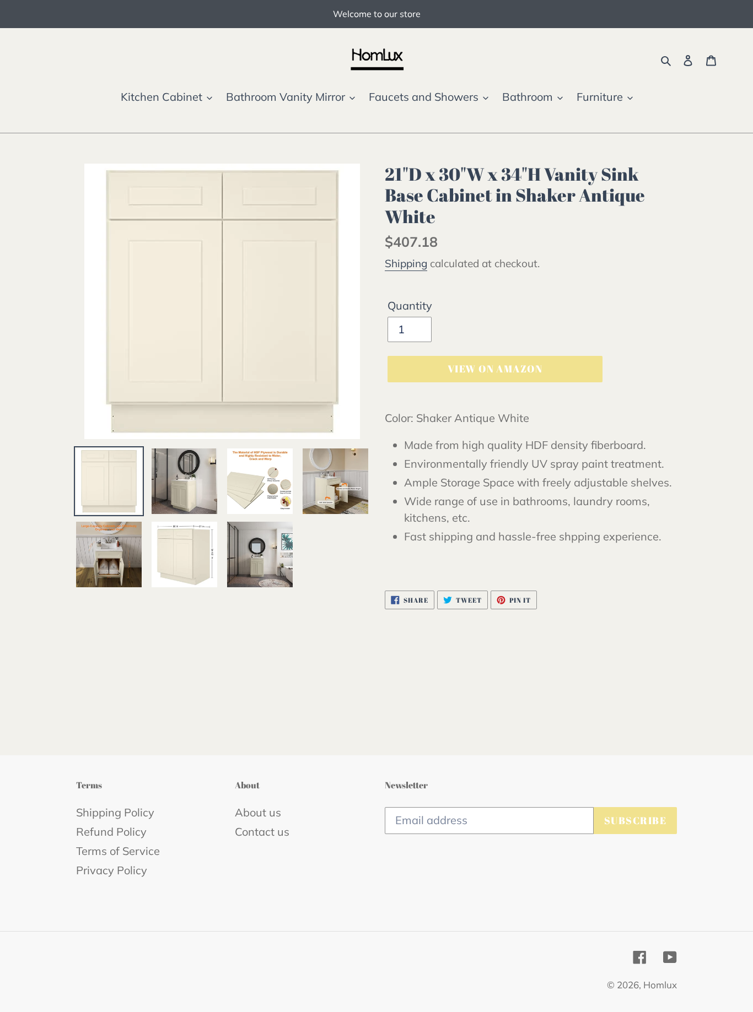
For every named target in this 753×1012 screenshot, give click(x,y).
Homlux (660, 985)
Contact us (262, 831)
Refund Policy (111, 831)
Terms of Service (118, 851)
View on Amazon (495, 368)
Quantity (410, 305)
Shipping (406, 263)
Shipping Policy (115, 812)
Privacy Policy (111, 870)
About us (258, 812)
